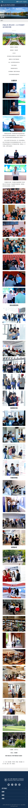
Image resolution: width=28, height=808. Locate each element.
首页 (2, 20)
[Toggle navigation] (25, 5)
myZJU (21, 1)
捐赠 (17, 1)
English (25, 1)
